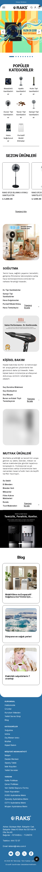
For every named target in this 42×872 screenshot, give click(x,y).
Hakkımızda (10, 705)
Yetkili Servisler (11, 770)
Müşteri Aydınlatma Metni (16, 806)
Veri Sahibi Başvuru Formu (16, 788)
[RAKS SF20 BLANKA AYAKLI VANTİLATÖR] (15, 175)
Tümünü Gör (21, 211)
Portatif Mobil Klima (12, 304)
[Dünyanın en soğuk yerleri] (21, 620)
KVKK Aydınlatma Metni (15, 795)
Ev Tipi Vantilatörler (12, 290)
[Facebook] (31, 853)
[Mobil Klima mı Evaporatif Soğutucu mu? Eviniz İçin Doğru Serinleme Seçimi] (21, 578)
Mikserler (7, 492)
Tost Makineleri (10, 506)
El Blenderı (7, 484)
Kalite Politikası (11, 780)
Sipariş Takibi (10, 763)
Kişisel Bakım (10, 745)
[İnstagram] (17, 853)
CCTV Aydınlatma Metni (15, 803)
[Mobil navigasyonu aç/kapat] (4, 7)
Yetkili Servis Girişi (13, 716)
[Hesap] (35, 7)
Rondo (6, 502)
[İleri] (39, 31)
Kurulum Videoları (13, 712)
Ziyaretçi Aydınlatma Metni (16, 799)
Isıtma (7, 734)
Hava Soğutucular (11, 300)
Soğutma (9, 730)
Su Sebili (7, 481)
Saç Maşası (8, 395)
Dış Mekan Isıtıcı (12, 738)
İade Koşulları (11, 766)
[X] (24, 853)
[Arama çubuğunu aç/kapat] (31, 7)
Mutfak (8, 741)
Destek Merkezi (11, 759)
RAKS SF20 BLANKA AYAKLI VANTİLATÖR (15, 193)
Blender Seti (8, 488)
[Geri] (3, 31)
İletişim (7, 755)
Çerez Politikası (11, 784)
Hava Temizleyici (10, 308)
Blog (7, 720)
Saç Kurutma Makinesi (13, 387)
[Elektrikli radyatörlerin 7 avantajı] (21, 659)
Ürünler (8, 709)
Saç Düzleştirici (10, 391)
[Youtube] (11, 853)
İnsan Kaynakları (12, 791)
